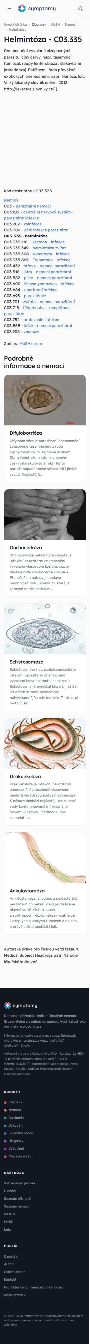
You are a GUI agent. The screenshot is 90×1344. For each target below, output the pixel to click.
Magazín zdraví (20, 1156)
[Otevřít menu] (9, 8)
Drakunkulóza (25, 776)
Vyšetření (16, 1148)
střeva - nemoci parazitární (49, 266)
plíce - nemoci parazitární (48, 277)
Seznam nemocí (17, 1206)
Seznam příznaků (17, 1199)
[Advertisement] (45, 140)
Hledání (10, 1191)
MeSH (55, 24)
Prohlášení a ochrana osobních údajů (33, 1287)
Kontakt (10, 1279)
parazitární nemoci (33, 206)
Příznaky (15, 1102)
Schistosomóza (27, 662)
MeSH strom (31, 343)
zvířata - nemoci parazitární (49, 301)
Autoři (9, 1264)
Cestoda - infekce (48, 242)
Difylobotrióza (26, 433)
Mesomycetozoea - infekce (49, 283)
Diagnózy (39, 24)
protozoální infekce (41, 319)
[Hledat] (80, 8)
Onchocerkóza (26, 547)
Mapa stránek (15, 1295)
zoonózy (31, 331)
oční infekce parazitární (46, 230)
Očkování (15, 1125)
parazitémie (35, 295)
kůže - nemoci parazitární (48, 325)
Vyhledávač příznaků (21, 1183)
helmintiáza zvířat (49, 248)
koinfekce (33, 224)
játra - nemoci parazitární (47, 271)
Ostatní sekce (15, 1272)
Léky (8, 1229)
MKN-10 (10, 1214)
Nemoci (70, 24)
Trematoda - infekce (51, 260)
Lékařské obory (20, 1133)
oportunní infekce (41, 289)
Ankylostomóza (27, 891)
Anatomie (16, 1118)
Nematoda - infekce (51, 254)
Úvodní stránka (15, 24)
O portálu (11, 1256)
